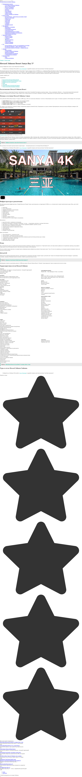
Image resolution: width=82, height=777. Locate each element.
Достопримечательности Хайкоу (12, 31)
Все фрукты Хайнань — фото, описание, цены (15, 46)
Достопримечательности (10, 29)
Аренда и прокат (8, 37)
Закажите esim (3, 134)
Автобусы (7, 38)
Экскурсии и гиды (9, 30)
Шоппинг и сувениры (10, 27)
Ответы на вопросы (9, 58)
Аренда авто (8, 40)
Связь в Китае (8, 12)
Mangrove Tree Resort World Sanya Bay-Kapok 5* (10, 760)
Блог (6, 57)
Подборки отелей (9, 24)
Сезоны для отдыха (9, 8)
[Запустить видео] (2, 197)
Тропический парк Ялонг (10, 33)
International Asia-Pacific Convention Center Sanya (10, 752)
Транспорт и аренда (7, 35)
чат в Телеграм (23, 68)
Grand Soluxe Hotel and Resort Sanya (8, 749)
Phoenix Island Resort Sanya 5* (6, 764)
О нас (4, 771)
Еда (3, 44)
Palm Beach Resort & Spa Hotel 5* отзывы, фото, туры (11, 742)
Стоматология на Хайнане (11, 54)
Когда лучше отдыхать (10, 6)
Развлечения (8, 28)
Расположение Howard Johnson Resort (11, 79)
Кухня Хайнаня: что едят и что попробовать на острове (17, 45)
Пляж (4, 83)
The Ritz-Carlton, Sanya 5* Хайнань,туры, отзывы (10, 755)
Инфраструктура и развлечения (9, 82)
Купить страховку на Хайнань (11, 14)
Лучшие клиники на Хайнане (11, 51)
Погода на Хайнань (9, 7)
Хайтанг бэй (8, 19)
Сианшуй (7, 23)
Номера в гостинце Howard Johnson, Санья (12, 80)
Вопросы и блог (6, 55)
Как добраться (8, 10)
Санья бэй (7, 22)
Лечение (4, 49)
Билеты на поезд (8, 36)
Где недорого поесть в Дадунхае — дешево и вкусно (16, 47)
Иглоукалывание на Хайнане (11, 53)
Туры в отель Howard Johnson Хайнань (11, 86)
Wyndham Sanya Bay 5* (5, 767)
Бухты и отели (6, 15)
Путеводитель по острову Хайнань (7, 1)
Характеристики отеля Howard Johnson (11, 85)
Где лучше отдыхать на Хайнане (12, 5)
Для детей (5, 84)
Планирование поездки (8, 4)
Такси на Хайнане (9, 42)
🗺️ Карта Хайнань (9, 39)
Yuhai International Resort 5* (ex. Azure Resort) (10, 745)
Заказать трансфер (9, 43)
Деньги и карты (8, 13)
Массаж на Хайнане (9, 52)
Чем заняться (5, 25)
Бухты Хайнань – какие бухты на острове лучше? (16, 16)
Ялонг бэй (7, 21)
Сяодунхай (7, 20)
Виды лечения (8, 50)
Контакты (5, 773)
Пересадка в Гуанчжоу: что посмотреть (13, 32)
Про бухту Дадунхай (9, 17)
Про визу (7, 9)
